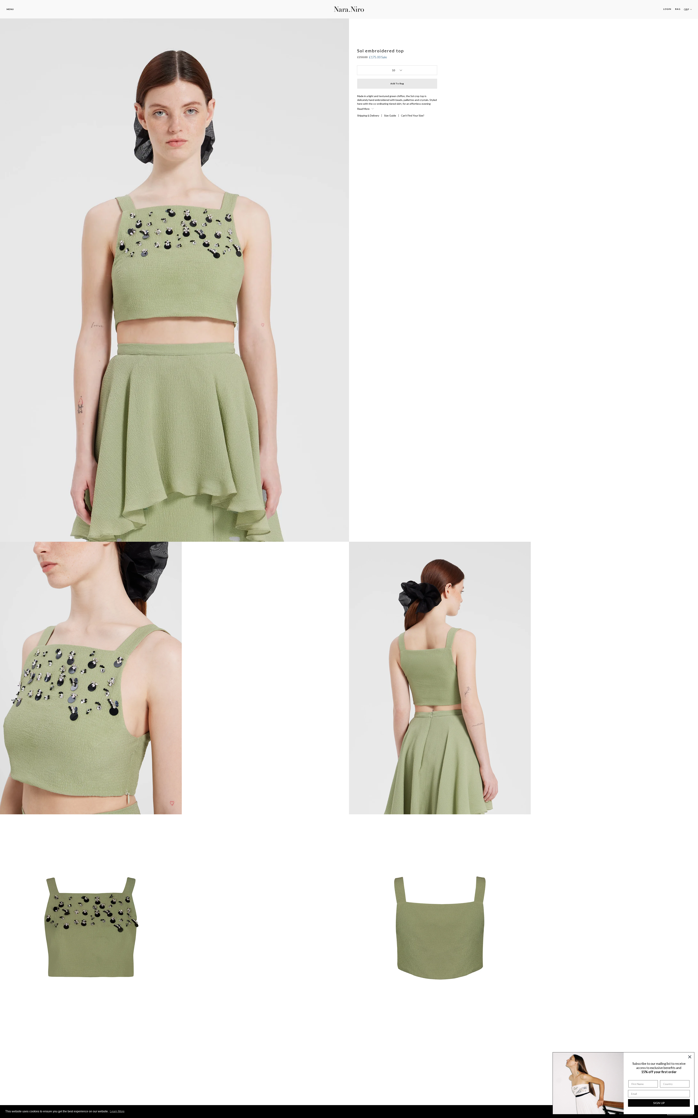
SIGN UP (659, 1103)
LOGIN (668, 8)
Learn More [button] (117, 1111)
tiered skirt (395, 103)
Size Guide (390, 115)
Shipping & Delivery (368, 115)
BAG (677, 9)
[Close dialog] (690, 1057)
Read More (363, 108)
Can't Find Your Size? (412, 115)
